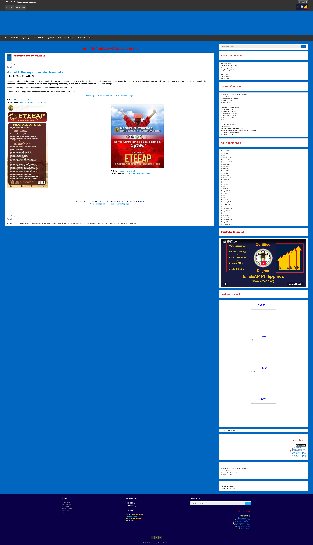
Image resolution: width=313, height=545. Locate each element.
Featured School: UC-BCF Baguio (230, 122)
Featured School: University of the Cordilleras (234, 94)
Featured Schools (38, 38)
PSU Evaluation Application (228, 105)
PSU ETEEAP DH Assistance (228, 135)
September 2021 (227, 219)
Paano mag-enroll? (226, 68)
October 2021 (226, 217)
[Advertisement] (156, 23)
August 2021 (226, 222)
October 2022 (227, 206)
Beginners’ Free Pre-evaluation (230, 99)
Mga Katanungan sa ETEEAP (70, 512)
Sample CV (224, 72)
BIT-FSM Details (225, 126)
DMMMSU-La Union (132, 507)
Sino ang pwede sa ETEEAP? (229, 66)
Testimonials (81, 38)
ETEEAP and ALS (66, 504)
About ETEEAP (14, 38)
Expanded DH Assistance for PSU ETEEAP (232, 128)
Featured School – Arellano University (231, 120)
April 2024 (225, 186)
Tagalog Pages (26, 38)
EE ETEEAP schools (25, 223)
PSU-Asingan (130, 505)
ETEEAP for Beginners (227, 103)
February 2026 (227, 157)
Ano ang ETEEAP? (226, 63)
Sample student (225, 78)
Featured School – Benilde (228, 115)
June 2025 (226, 171)
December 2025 (227, 162)
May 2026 (225, 153)
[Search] (303, 46)
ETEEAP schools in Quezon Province (107, 223)
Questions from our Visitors (229, 113)
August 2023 (226, 191)
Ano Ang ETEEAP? (67, 506)
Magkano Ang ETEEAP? (68, 508)
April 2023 (225, 197)
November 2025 (227, 164)
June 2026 (226, 151)
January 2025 (226, 180)
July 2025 (225, 168)
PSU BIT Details (225, 96)
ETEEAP (10, 7)
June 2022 (226, 215)
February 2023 (227, 202)
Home (6, 38)
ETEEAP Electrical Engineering (60, 223)
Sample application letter (228, 76)
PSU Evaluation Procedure (228, 124)
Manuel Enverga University (125, 223)
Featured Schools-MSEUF (29, 55)
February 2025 (227, 177)
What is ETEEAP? (66, 502)
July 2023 (225, 193)
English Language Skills (229, 430)
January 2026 (227, 160)
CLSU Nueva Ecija (131, 504)
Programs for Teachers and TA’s (230, 107)
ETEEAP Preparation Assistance (229, 111)
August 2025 (226, 166)
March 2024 (226, 188)
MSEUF (136, 223)
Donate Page (130, 520)
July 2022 (225, 213)
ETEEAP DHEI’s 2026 (226, 101)
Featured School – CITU (228, 118)
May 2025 (225, 173)
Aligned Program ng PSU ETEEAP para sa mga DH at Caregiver (238, 130)
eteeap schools (74, 223)
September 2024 (227, 182)
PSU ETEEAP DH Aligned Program (230, 133)
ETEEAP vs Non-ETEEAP (227, 109)
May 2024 (225, 184)
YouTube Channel (232, 232)
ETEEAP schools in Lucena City (88, 223)
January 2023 (226, 204)
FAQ (90, 38)
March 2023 (226, 199)
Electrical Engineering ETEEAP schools (41, 223)
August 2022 (226, 211)
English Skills (50, 38)
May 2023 (225, 195)
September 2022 (227, 208)
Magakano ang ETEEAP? (228, 70)
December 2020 (227, 224)
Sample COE (224, 74)
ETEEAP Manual (66, 510)
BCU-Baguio (130, 502)
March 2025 (226, 175)
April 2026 (225, 155)
